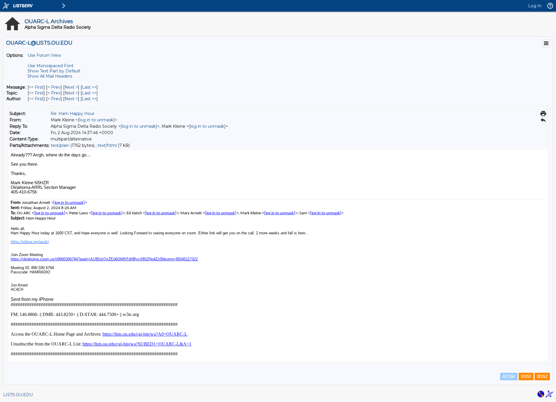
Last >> (89, 87)
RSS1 (526, 376)
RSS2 (542, 376)
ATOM (508, 376)
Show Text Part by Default (54, 71)
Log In (535, 5)
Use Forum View (44, 55)
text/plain (60, 145)
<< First (36, 87)
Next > (71, 87)
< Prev (54, 87)
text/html (107, 145)
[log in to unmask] (96, 120)
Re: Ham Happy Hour (72, 113)
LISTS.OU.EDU (18, 394)
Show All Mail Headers (50, 76)
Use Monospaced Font (51, 65)
